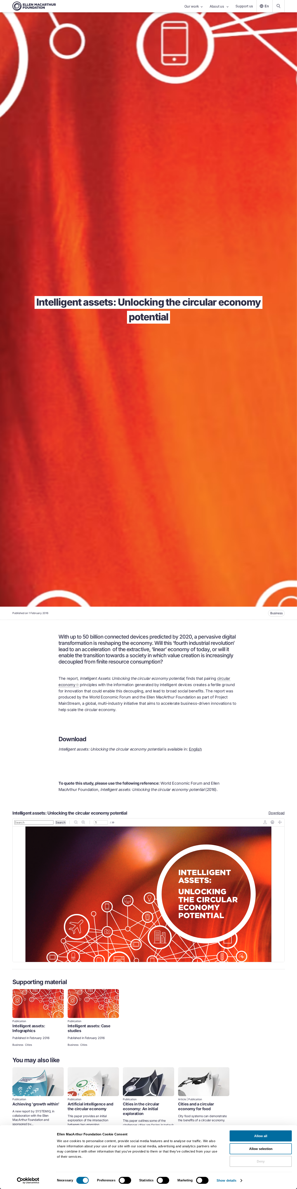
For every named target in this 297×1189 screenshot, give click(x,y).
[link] (38, 1018)
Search (60, 822)
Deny (261, 1161)
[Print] (272, 822)
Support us (244, 6)
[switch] (125, 1180)
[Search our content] (278, 6)
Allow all (260, 1136)
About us (217, 6)
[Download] (265, 822)
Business (276, 613)
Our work (191, 6)
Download (277, 813)
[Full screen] (280, 822)
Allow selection (260, 1149)
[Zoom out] (76, 822)
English (195, 749)
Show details (226, 1180)
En (267, 6)
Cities (28, 1044)
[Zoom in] (83, 822)
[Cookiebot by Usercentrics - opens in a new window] (28, 1180)
